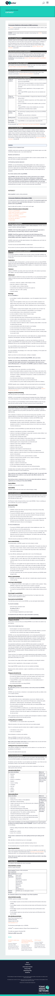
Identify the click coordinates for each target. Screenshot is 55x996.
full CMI (11, 27)
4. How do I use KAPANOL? (13, 215)
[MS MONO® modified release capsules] (14, 944)
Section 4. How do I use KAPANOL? (26, 73)
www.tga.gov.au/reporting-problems (37, 851)
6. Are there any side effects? (14, 218)
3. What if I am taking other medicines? (15, 213)
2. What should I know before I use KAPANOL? (17, 212)
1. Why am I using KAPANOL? (14, 210)
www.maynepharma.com (13, 922)
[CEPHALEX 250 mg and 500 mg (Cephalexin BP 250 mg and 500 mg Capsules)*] (28, 945)
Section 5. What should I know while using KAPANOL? (29, 124)
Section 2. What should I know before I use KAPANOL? (35, 58)
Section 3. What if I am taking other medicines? (18, 66)
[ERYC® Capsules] (41, 943)
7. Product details (11, 219)
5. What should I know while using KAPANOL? (17, 216)
